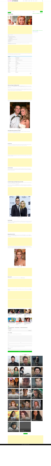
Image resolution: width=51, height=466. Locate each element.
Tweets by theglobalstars (35, 31)
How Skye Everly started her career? (12, 37)
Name (8, 342)
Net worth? (10, 41)
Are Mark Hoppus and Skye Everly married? (13, 39)
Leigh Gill (10, 330)
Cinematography (11, 38)
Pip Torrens (29, 330)
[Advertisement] (25, 6)
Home (8, 11)
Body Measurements (11, 40)
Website (8, 344)
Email (20, 342)
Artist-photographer (17, 327)
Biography (10, 11)
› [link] (31, 73)
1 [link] (30, 73)
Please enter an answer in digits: (10, 347)
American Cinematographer (11, 327)
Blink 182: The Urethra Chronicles (24, 327)
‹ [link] (29, 73)
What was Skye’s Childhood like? (11, 36)
